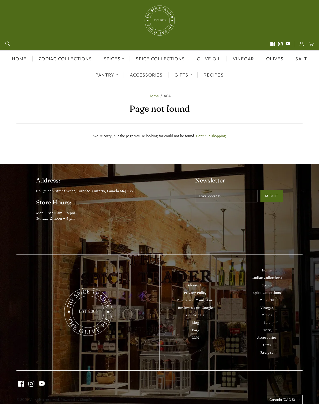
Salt (301, 59)
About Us (195, 285)
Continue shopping (211, 136)
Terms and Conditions (195, 300)
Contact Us (195, 315)
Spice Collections (160, 59)
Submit (271, 196)
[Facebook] (272, 44)
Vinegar (243, 59)
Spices (267, 285)
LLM (195, 338)
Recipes (214, 75)
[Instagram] (280, 44)
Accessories (146, 75)
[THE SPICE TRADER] (159, 20)
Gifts (267, 345)
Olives (275, 59)
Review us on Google (195, 308)
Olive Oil (209, 59)
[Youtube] (288, 44)
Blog (195, 323)
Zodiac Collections (65, 59)
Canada (282, 399)
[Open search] (7, 43)
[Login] (301, 44)
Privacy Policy (195, 293)
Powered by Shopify (76, 399)
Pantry (266, 330)
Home (19, 59)
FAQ (195, 330)
